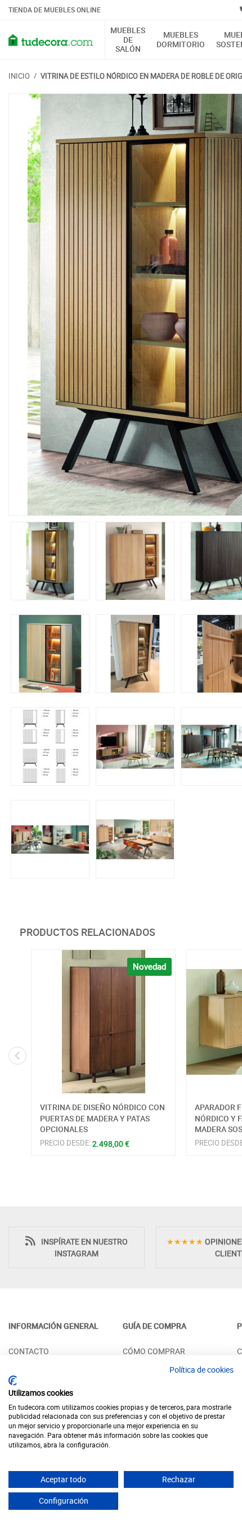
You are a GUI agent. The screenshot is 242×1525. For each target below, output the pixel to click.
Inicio (19, 76)
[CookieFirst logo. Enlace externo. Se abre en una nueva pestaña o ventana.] (12, 1380)
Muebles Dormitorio (180, 39)
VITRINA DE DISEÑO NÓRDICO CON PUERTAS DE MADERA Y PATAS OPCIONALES (102, 1118)
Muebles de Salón (127, 40)
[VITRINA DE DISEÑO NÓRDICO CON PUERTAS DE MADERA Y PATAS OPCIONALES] (103, 1021)
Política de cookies (201, 1369)
